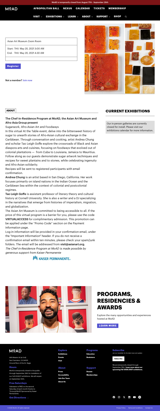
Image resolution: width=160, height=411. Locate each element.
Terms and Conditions (135, 408)
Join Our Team (64, 378)
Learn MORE (107, 326)
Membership (117, 8)
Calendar (83, 8)
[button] (37, 16)
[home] (11, 8)
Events (61, 357)
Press (60, 371)
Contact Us (148, 408)
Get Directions (19, 398)
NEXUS (67, 8)
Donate (89, 371)
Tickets (99, 8)
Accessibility (63, 375)
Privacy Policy (121, 408)
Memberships (92, 375)
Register (13, 66)
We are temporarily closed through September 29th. (127, 367)
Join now (27, 80)
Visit (60, 361)
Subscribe (118, 359)
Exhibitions (62, 354)
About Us (62, 382)
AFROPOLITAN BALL (46, 8)
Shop (117, 16)
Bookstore (90, 357)
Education (90, 354)
